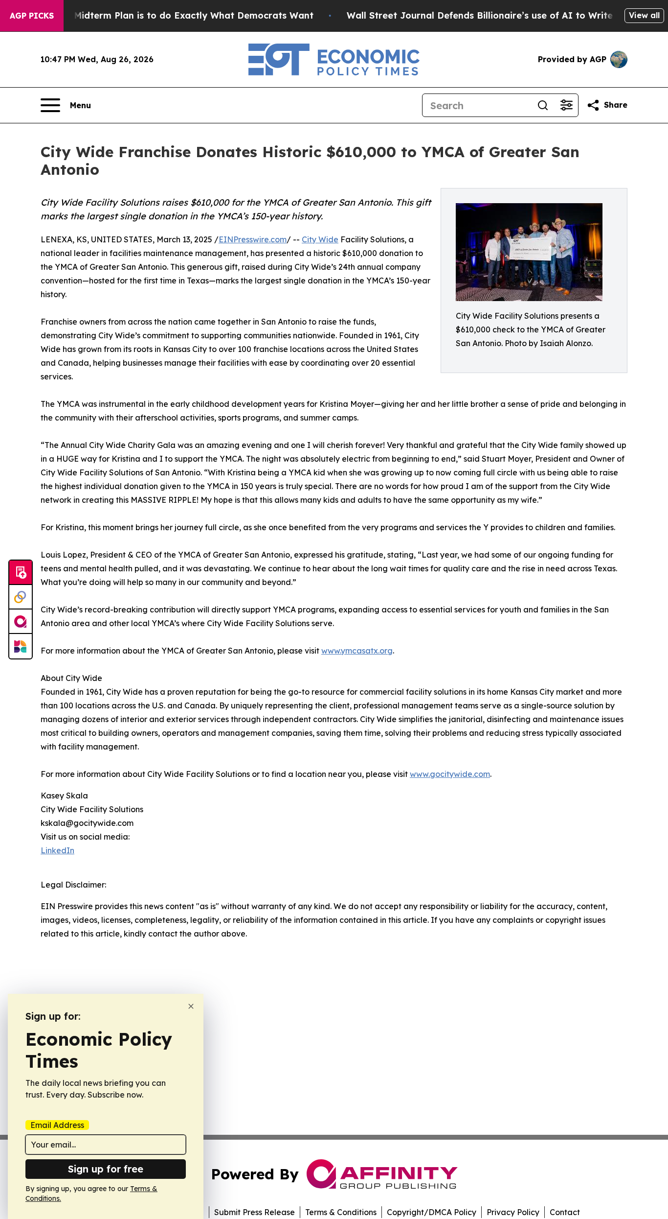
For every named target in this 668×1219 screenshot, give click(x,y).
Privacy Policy (513, 1212)
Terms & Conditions (341, 1212)
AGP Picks (32, 16)
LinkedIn (57, 850)
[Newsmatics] (20, 646)
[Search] (543, 105)
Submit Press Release (254, 1212)
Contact (565, 1212)
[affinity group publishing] (20, 622)
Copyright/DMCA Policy (431, 1212)
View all (644, 15)
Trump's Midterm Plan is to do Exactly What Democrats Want (174, 15)
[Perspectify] (20, 597)
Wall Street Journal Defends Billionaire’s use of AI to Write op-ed (495, 15)
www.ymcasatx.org (357, 651)
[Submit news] (20, 573)
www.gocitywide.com (450, 774)
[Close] (191, 1006)
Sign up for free (105, 1169)
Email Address (57, 1125)
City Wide (320, 239)
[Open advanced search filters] (566, 105)
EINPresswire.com (253, 239)
